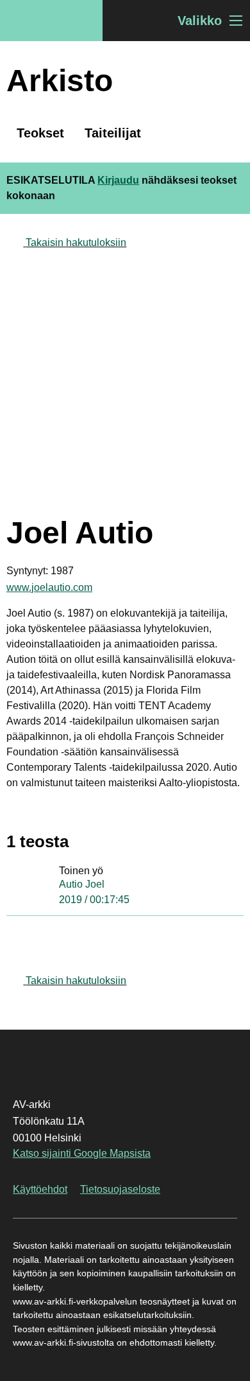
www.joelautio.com (49, 587)
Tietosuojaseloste (120, 1189)
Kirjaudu (118, 180)
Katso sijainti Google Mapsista (82, 1153)
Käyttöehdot (40, 1189)
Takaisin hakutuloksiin (76, 242)
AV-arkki (51, 20)
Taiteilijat (113, 133)
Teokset (40, 133)
